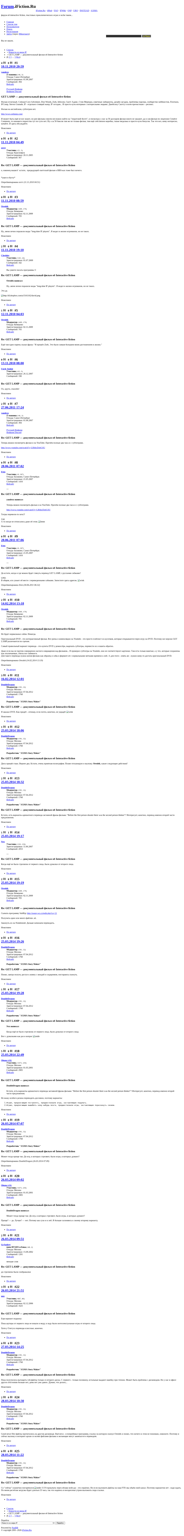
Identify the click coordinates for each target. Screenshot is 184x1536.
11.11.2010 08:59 (12, 200)
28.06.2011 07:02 (12, 466)
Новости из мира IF (18, 52)
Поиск (9, 29)
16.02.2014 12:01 (12, 679)
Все (18, 57)
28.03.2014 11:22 (12, 1455)
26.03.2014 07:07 (12, 1123)
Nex (3, 842)
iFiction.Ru (40, 10)
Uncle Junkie (7, 369)
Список (9, 50)
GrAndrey (6, 1244)
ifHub (49, 10)
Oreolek (4, 206)
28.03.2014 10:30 (12, 1401)
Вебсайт (10, 84)
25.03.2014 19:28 (12, 993)
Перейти (5, 1520)
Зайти (9, 34)
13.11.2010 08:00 (12, 363)
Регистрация (12, 31)
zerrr (3, 148)
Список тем (11, 24)
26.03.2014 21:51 (12, 1290)
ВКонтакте (24, 34)
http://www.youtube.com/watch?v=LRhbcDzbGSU (23, 448)
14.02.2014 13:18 (12, 603)
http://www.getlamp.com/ (12, 114)
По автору (11, 133)
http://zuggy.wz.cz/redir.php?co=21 (42, 913)
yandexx (5, 72)
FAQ (56, 10)
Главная (10, 22)
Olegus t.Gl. (6, 1060)
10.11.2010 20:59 (12, 66)
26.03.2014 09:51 (12, 1239)
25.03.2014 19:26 (12, 941)
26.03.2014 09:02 (12, 1179)
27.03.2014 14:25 (12, 1347)
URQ (75, 10)
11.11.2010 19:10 (12, 250)
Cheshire (5, 255)
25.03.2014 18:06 (12, 730)
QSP (70, 10)
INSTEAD (84, 10)
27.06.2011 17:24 (12, 407)
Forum (7, 6)
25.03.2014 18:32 (12, 782)
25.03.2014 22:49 (12, 1054)
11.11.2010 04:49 (12, 142)
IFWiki (63, 10)
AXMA (94, 10)
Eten (3, 472)
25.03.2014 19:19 (12, 882)
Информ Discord (13, 91)
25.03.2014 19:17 (12, 836)
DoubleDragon (8, 684)
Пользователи (12, 27)
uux (3, 1296)
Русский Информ (14, 89)
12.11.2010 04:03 (12, 314)
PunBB (15, 1528)
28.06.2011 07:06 (12, 540)
